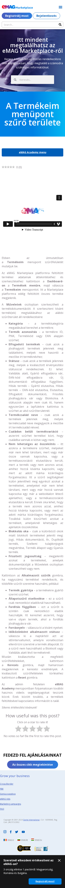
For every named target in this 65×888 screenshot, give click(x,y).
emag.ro (11, 839)
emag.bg (24, 839)
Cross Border (6, 783)
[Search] (60, 24)
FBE (1, 788)
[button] (60, 7)
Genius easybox (8, 793)
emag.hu (38, 839)
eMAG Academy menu (32, 152)
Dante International (31, 820)
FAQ (2, 809)
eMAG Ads (5, 798)
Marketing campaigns (10, 803)
